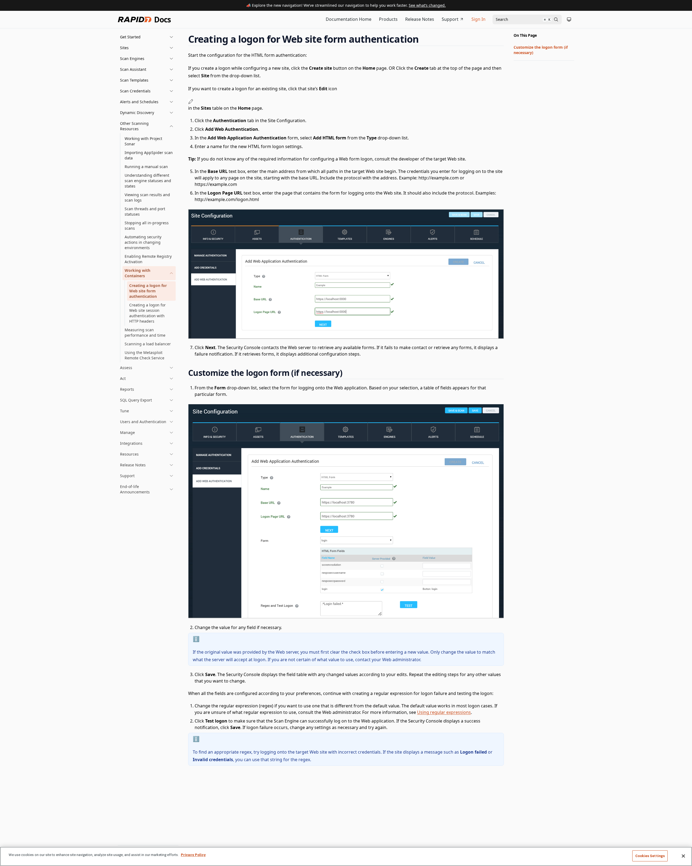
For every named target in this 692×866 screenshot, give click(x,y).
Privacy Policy (193, 855)
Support (450, 19)
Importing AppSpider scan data (149, 155)
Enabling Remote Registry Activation (148, 259)
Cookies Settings (650, 856)
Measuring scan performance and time (145, 332)
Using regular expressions (444, 712)
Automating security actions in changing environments (143, 242)
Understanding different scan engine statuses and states (148, 181)
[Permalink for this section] (424, 39)
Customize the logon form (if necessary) (541, 50)
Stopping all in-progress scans (147, 225)
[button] (147, 37)
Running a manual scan (146, 166)
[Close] (683, 856)
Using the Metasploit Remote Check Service (144, 355)
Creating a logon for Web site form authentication (148, 291)
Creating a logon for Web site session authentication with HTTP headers (147, 313)
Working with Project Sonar (143, 141)
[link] (149, 273)
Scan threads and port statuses (145, 211)
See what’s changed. (427, 5)
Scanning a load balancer (148, 343)
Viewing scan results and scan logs (147, 197)
